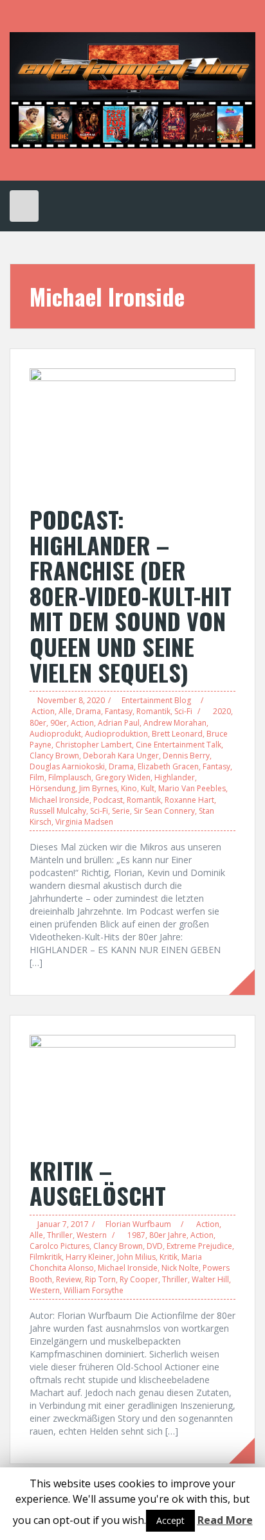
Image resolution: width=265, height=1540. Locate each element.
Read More (225, 1520)
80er (38, 722)
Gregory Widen (123, 777)
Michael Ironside (59, 799)
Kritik (169, 1256)
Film (37, 777)
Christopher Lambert (93, 744)
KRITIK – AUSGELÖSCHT (98, 1183)
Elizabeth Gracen (168, 766)
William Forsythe (93, 1290)
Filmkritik (46, 1256)
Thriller (60, 1235)
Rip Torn (100, 1279)
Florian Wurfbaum (138, 1224)
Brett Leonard (177, 733)
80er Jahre (168, 1235)
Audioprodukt (55, 733)
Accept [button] (170, 1520)
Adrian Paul (119, 722)
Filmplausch (69, 777)
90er (58, 722)
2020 (222, 711)
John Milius (136, 1256)
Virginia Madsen (84, 821)
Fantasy (118, 711)
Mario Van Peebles (192, 788)
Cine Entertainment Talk (178, 744)
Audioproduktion (116, 733)
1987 (136, 1235)
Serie (121, 810)
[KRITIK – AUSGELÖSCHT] (132, 1088)
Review (68, 1279)
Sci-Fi (183, 711)
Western (92, 1235)
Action (43, 711)
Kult (147, 788)
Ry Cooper (139, 1279)
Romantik (153, 711)
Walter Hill (210, 1279)
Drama (88, 711)
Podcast (108, 799)
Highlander (174, 777)
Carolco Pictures (59, 1245)
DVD (155, 1245)
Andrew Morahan (174, 722)
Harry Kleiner (89, 1256)
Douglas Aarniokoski (67, 766)
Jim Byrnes (98, 788)
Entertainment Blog (156, 700)
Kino (129, 788)
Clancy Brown (54, 755)
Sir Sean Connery (164, 810)
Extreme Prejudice (199, 1245)
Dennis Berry (186, 755)
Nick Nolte (180, 1267)
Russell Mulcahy (58, 810)
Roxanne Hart (189, 799)
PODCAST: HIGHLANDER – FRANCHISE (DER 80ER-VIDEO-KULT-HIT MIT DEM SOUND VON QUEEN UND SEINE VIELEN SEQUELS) (131, 595)
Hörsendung (52, 788)
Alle (65, 711)
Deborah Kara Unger (121, 755)
